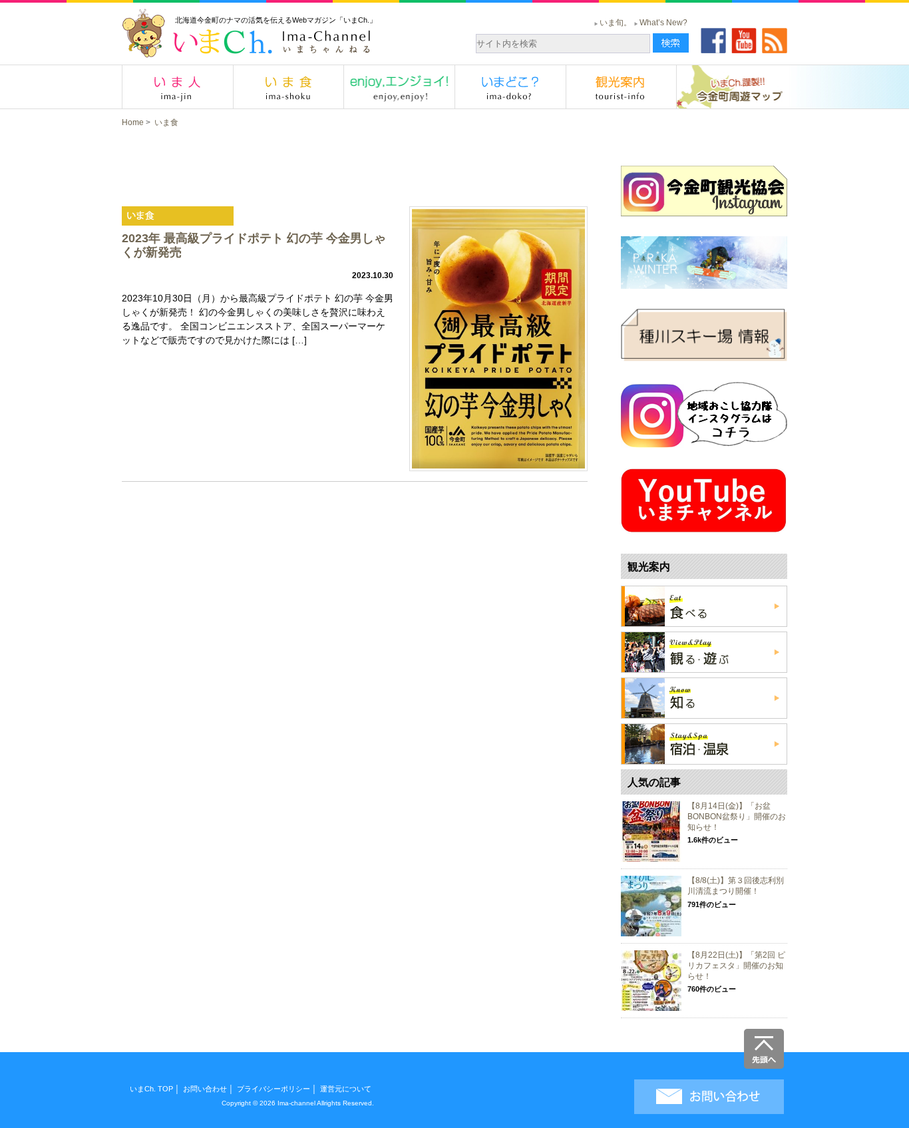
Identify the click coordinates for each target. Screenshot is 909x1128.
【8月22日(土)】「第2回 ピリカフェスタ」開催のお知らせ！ (736, 965)
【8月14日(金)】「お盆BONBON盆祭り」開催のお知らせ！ (736, 816)
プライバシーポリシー (273, 1089)
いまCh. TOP (151, 1089)
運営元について (345, 1089)
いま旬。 (616, 22)
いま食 (166, 122)
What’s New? (663, 22)
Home (133, 122)
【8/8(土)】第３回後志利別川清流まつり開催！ (735, 886)
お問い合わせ (205, 1089)
